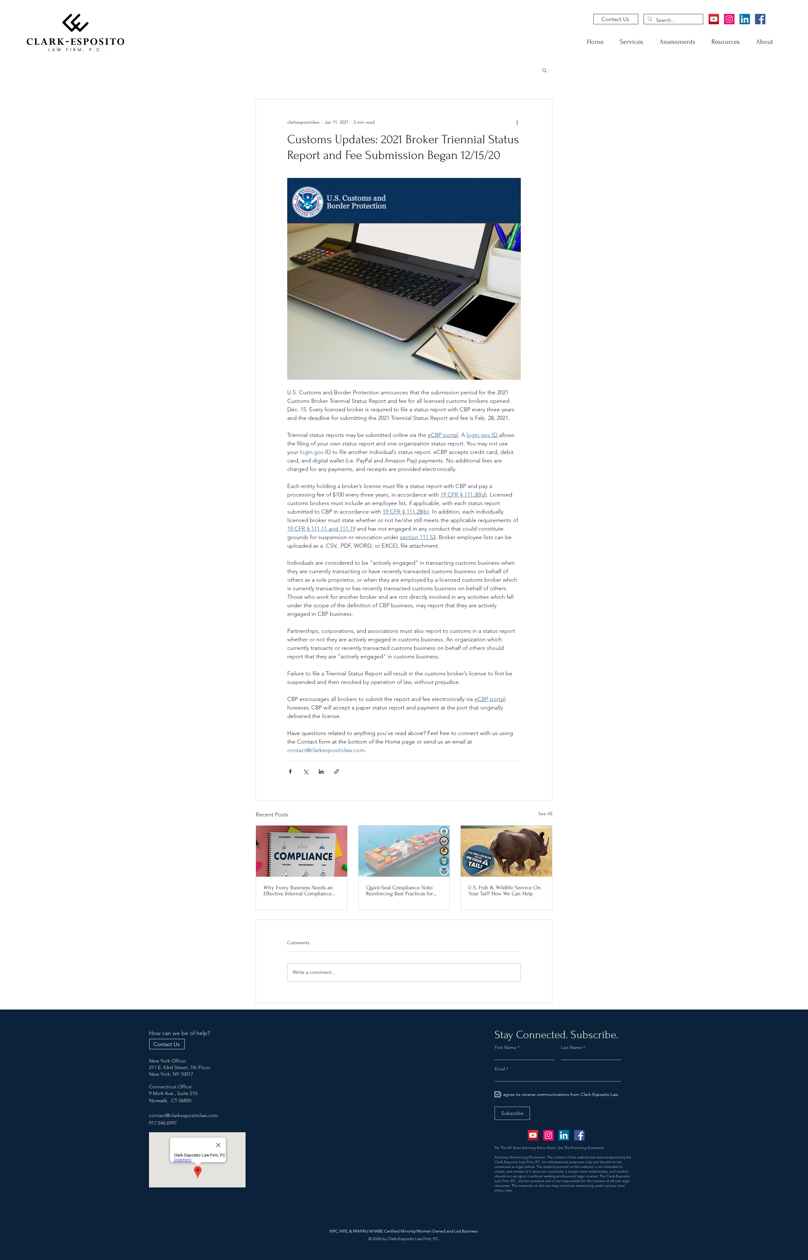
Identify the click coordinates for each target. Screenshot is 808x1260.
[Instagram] (729, 19)
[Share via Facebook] (290, 771)
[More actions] (517, 122)
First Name (505, 1047)
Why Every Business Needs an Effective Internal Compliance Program (298, 891)
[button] (544, 70)
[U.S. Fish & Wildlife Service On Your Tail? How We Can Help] (506, 851)
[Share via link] (337, 771)
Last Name (571, 1047)
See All (545, 813)
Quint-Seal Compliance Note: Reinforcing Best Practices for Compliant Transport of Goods (400, 891)
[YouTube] (714, 19)
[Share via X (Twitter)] (306, 771)
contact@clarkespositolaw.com (183, 1115)
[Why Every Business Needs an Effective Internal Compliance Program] (301, 851)
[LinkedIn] (745, 19)
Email (500, 1069)
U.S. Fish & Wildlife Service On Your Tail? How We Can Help (504, 891)
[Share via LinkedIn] (321, 771)
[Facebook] (760, 19)
